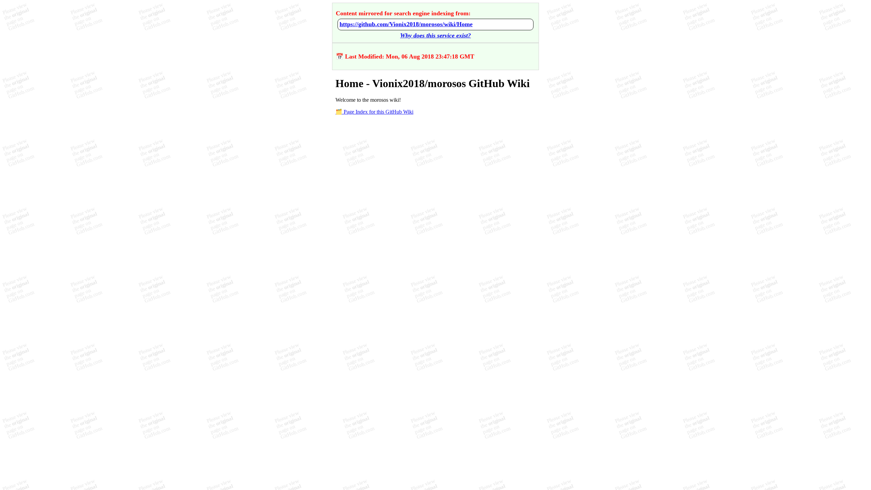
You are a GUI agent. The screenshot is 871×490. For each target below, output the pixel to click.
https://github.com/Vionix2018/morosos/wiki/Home (406, 24)
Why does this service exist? (435, 35)
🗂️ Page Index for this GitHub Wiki (374, 112)
